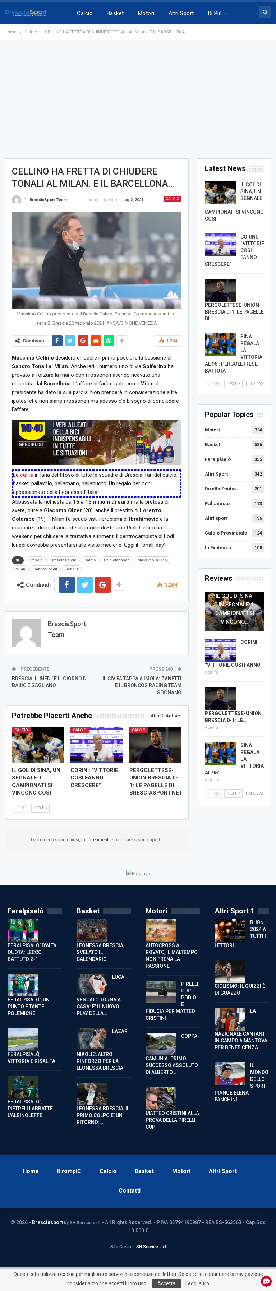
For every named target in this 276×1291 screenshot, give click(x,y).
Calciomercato (116, 560)
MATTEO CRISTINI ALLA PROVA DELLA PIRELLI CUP (172, 1120)
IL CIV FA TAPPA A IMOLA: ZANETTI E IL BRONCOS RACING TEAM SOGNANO (141, 685)
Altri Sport (181, 13)
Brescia (35, 560)
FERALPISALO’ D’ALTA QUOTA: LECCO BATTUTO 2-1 (32, 952)
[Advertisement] (138, 99)
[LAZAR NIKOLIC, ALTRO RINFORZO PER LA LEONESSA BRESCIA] (92, 1039)
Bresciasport (47, 1222)
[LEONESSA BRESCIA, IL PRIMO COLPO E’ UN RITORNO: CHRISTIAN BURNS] (92, 1094)
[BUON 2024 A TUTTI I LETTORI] (230, 930)
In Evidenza (218, 547)
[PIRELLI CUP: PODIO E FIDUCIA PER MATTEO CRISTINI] (161, 992)
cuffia (26, 475)
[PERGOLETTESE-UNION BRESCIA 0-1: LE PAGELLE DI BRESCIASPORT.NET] (155, 745)
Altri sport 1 (218, 518)
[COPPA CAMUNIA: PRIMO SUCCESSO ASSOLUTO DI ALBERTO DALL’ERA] (161, 1044)
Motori (146, 13)
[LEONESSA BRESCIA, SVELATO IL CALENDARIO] (92, 930)
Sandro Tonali (45, 569)
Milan (20, 569)
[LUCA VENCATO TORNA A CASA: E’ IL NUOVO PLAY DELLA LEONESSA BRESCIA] (92, 985)
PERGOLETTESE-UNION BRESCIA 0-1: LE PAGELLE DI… (234, 311)
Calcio (85, 13)
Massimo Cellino (152, 560)
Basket (115, 13)
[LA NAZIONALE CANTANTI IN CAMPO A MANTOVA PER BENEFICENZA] (230, 1019)
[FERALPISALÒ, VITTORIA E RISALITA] (23, 1039)
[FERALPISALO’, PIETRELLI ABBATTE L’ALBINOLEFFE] (23, 1087)
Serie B (71, 569)
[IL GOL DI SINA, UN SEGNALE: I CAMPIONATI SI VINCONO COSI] (38, 745)
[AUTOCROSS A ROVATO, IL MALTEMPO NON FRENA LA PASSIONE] (161, 930)
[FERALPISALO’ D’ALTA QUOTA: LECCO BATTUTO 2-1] (23, 930)
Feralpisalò (218, 459)
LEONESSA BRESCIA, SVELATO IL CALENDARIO (100, 952)
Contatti (130, 1190)
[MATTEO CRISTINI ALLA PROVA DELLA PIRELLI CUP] (161, 1098)
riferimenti (100, 839)
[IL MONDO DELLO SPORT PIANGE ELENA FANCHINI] (230, 1073)
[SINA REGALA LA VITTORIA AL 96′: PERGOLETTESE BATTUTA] (220, 344)
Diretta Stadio (220, 488)
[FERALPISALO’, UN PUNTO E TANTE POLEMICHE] (23, 985)
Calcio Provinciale (226, 533)
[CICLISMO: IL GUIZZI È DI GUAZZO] (230, 971)
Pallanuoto (217, 503)
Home (31, 1171)
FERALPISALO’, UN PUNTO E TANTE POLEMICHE (29, 1006)
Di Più (215, 13)
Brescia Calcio (63, 560)
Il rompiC (69, 1171)
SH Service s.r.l (151, 1246)
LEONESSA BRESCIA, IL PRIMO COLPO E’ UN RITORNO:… (103, 1115)
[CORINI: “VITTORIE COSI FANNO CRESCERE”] (96, 745)
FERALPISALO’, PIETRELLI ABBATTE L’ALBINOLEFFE (30, 1108)
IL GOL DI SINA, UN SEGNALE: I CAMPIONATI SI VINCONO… (234, 609)
